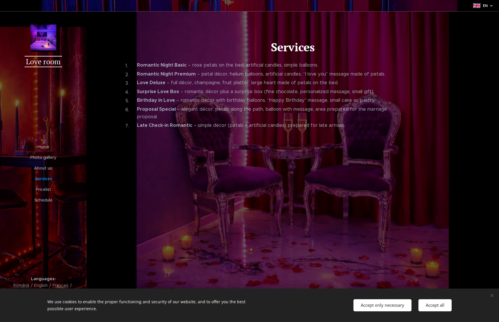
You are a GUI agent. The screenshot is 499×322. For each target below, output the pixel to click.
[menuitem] (43, 147)
